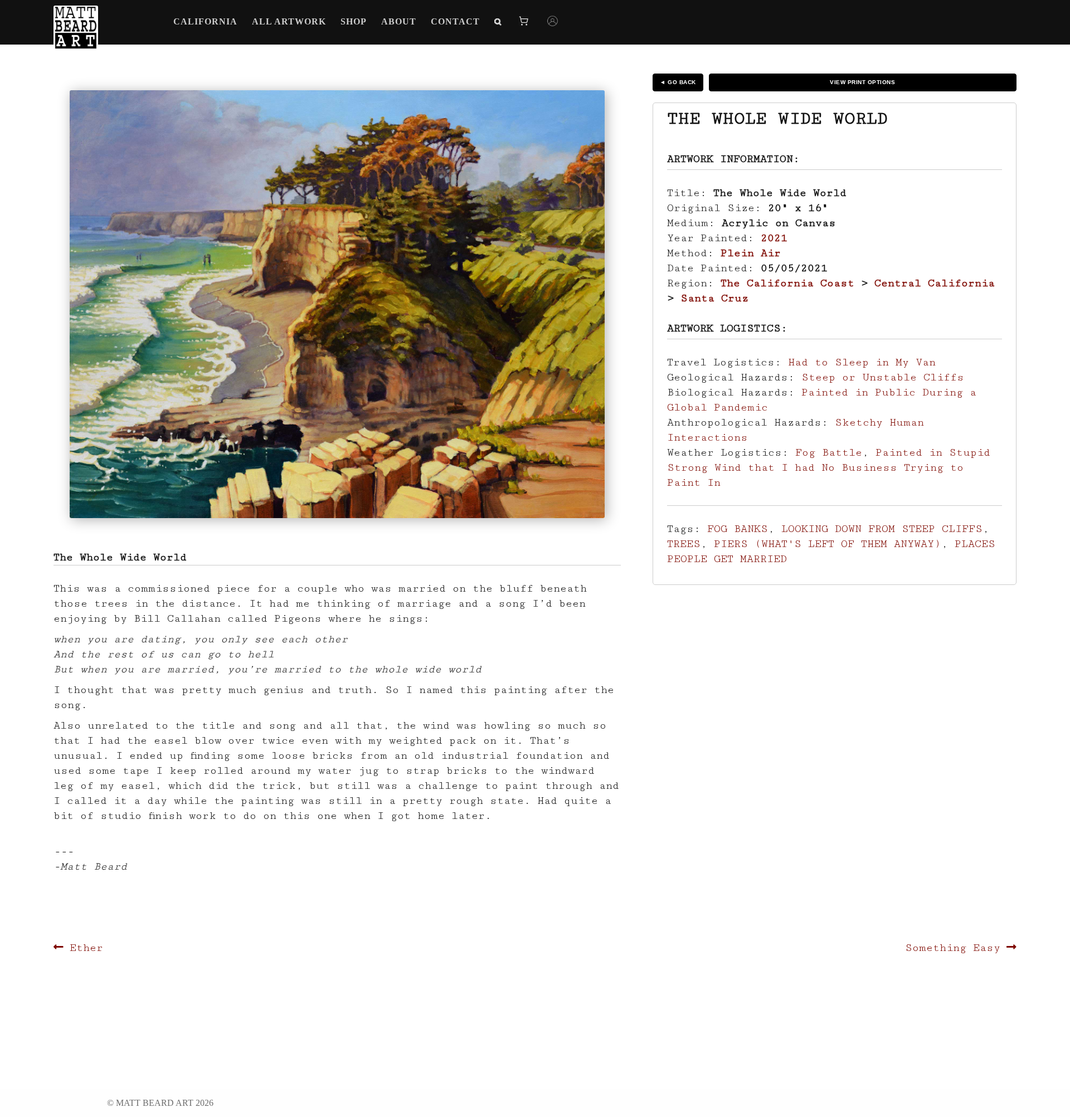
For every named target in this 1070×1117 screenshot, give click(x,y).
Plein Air (751, 253)
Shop (354, 21)
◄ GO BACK (678, 82)
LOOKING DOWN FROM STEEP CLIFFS (882, 529)
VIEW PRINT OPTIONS (862, 82)
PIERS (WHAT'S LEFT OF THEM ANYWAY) (827, 544)
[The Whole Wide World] (337, 304)
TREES (684, 544)
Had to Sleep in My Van (862, 362)
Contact (455, 21)
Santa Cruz (714, 298)
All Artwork (289, 21)
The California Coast (787, 283)
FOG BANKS (737, 529)
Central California (934, 283)
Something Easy (952, 947)
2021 (774, 238)
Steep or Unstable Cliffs (882, 377)
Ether (86, 947)
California (205, 21)
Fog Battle (828, 452)
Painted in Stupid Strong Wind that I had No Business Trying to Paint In (828, 467)
